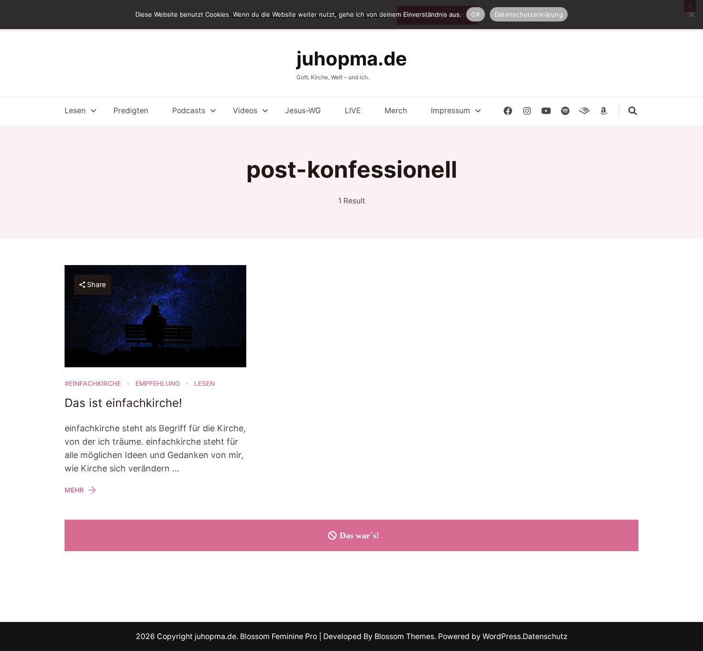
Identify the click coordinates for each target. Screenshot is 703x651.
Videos (245, 110)
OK (475, 14)
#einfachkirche (93, 383)
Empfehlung (157, 383)
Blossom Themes (403, 636)
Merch (395, 110)
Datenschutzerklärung (528, 14)
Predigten (130, 110)
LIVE (353, 110)
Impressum (450, 110)
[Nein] (691, 14)
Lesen (75, 110)
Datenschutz (545, 636)
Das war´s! (359, 535)
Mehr (74, 490)
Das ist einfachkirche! (123, 403)
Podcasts (188, 110)
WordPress (502, 636)
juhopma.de (352, 58)
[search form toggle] (632, 110)
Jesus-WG (303, 110)
